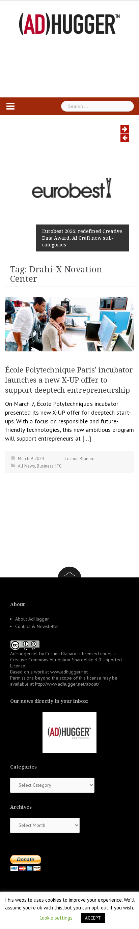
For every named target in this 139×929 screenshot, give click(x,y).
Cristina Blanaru (79, 458)
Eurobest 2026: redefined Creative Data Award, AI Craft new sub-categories (82, 238)
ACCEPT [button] (93, 918)
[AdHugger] (69, 23)
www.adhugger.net (69, 672)
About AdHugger (32, 619)
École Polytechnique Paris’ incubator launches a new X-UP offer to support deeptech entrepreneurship (69, 380)
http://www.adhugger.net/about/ (67, 684)
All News (26, 466)
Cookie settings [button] (56, 918)
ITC (58, 466)
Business (45, 466)
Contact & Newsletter (37, 626)
